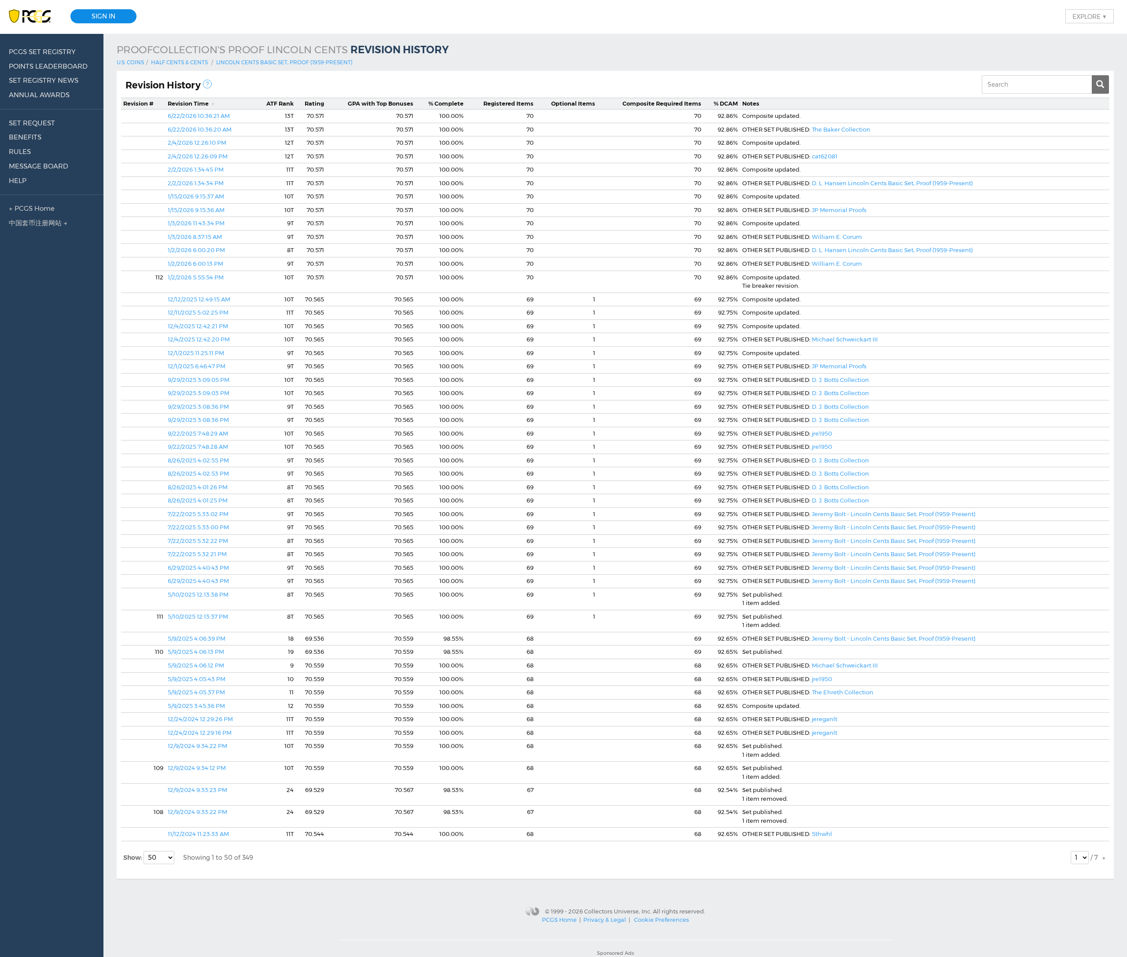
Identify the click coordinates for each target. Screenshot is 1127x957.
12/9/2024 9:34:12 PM (197, 767)
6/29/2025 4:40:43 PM (198, 567)
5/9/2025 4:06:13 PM (196, 651)
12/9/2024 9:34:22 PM (197, 745)
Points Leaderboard (48, 66)
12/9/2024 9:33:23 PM (197, 789)
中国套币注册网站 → (38, 223)
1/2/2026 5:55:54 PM (196, 277)
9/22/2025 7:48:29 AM (198, 433)
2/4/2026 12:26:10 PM (197, 142)
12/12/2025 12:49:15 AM (199, 299)
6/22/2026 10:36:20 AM (200, 129)
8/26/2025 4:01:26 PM (198, 487)
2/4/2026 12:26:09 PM (198, 156)
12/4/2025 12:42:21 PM (198, 326)
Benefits (25, 137)
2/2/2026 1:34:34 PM (196, 183)
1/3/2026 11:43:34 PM (196, 223)
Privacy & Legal (604, 919)
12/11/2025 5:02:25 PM (198, 312)
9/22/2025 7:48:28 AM (198, 446)
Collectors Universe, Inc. (618, 911)
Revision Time (188, 103)
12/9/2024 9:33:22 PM (197, 811)
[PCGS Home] (34, 16)
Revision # (138, 103)
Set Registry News (43, 80)
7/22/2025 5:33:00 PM (198, 527)
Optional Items (573, 103)
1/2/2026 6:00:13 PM (195, 263)
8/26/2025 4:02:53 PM (198, 473)
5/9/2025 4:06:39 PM (196, 638)
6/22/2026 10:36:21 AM (199, 115)
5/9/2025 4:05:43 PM (196, 678)
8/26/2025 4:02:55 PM (198, 460)
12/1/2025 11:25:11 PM (196, 352)
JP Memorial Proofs (839, 209)
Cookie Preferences (661, 919)
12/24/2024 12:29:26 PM (200, 718)
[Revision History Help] (207, 84)
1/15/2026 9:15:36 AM (196, 209)
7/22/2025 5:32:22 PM (198, 540)
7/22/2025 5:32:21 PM (197, 553)
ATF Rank (280, 103)
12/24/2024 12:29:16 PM (200, 732)
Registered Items (508, 103)
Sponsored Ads (615, 953)
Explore (1089, 16)
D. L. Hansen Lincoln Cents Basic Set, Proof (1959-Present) (892, 183)
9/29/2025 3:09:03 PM (198, 392)
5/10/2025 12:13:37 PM (198, 616)
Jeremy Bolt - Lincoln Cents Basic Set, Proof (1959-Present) (894, 513)
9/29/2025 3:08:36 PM (198, 406)
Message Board (38, 166)
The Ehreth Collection (842, 692)
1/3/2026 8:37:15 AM (195, 236)
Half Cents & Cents (179, 62)
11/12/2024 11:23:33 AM (198, 833)
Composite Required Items (661, 103)
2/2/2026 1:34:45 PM (196, 169)
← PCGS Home (32, 208)
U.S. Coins (130, 62)
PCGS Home (559, 919)
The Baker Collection (841, 129)
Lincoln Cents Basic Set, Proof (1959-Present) (284, 62)
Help (17, 180)
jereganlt (824, 718)
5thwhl (822, 833)
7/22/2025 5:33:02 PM (198, 513)
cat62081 (824, 156)
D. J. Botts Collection (840, 379)
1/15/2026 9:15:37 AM (196, 196)
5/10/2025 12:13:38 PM (198, 594)
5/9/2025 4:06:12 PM (196, 665)
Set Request (32, 123)
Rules (20, 151)
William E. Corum (837, 236)
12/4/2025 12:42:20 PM (199, 339)
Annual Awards (39, 95)
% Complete (446, 103)
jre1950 (822, 433)
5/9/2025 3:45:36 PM (196, 705)
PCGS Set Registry (42, 52)
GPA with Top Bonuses (380, 103)
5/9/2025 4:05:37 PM (196, 692)
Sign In (103, 16)
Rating (314, 103)
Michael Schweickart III (845, 339)
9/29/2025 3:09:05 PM (198, 379)
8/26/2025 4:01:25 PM (198, 500)
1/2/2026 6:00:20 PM (196, 249)
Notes (750, 103)
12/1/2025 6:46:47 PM (196, 366)
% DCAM (726, 103)
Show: (133, 858)
